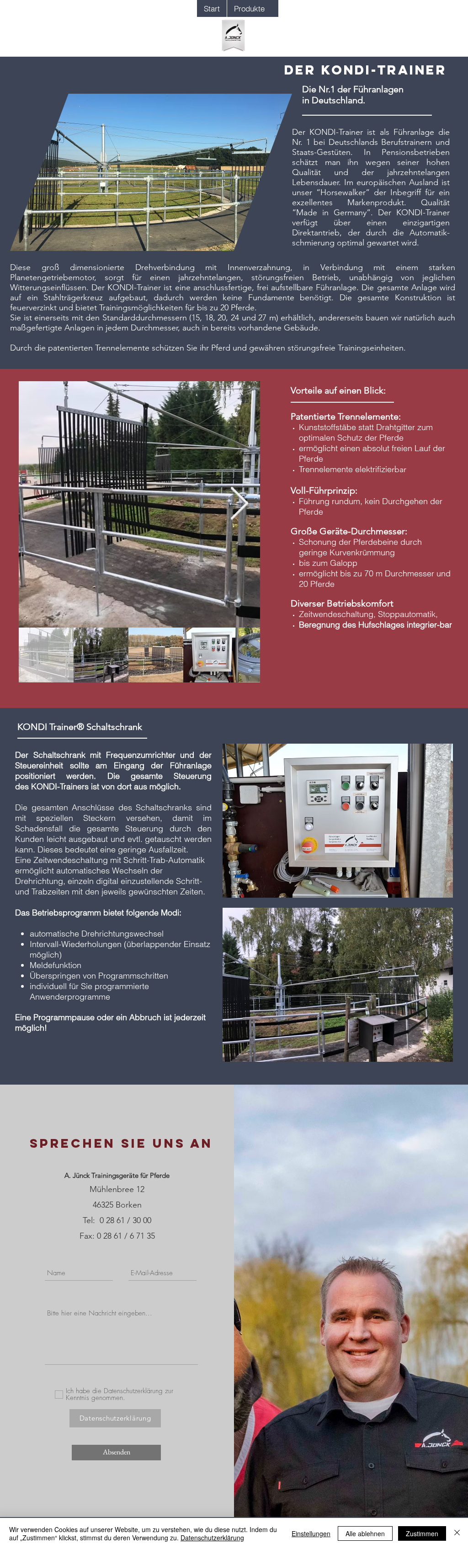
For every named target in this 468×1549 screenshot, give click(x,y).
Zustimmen (422, 1533)
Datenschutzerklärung (212, 1537)
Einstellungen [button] (311, 1533)
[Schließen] (457, 1533)
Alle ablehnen (365, 1533)
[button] (249, 8)
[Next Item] (239, 504)
